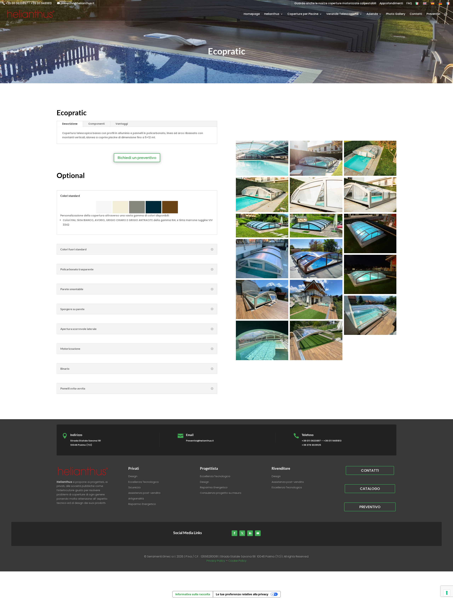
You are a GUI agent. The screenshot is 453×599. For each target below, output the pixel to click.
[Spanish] (433, 4)
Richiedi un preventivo (137, 157)
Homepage (252, 14)
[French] (448, 4)
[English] (425, 4)
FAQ (409, 3)
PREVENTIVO (369, 506)
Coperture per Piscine (302, 14)
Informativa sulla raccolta (192, 594)
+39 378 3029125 (311, 445)
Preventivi (433, 14)
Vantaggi (122, 124)
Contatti (416, 14)
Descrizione (70, 124)
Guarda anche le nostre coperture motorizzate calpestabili (335, 3)
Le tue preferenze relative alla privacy (242, 594)
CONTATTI (370, 470)
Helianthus (271, 14)
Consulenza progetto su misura (220, 493)
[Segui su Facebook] (234, 533)
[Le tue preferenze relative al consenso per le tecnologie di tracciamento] (446, 592)
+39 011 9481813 (41, 3)
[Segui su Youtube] (258, 533)
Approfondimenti (391, 3)
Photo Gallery (395, 14)
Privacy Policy (216, 561)
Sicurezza (134, 487)
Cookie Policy (237, 561)
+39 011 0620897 (16, 3)
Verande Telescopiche (342, 14)
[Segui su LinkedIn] (250, 533)
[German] (440, 4)
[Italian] (417, 4)
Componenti (96, 124)
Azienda (372, 14)
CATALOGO (370, 488)
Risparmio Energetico (142, 504)
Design (132, 476)
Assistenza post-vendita (144, 493)
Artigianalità (136, 498)
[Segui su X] (242, 533)
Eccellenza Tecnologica (143, 482)
